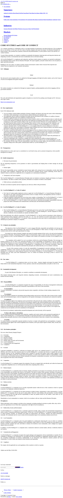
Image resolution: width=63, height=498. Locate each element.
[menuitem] (7, 36)
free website (19, 496)
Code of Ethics (7, 492)
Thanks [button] (22, 467)
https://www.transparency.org (8, 102)
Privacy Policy (7, 490)
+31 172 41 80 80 (4, 473)
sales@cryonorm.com (5, 479)
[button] (7, 1)
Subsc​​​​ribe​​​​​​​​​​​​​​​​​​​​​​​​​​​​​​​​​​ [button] (17, 467)
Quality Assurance (17, 490)
